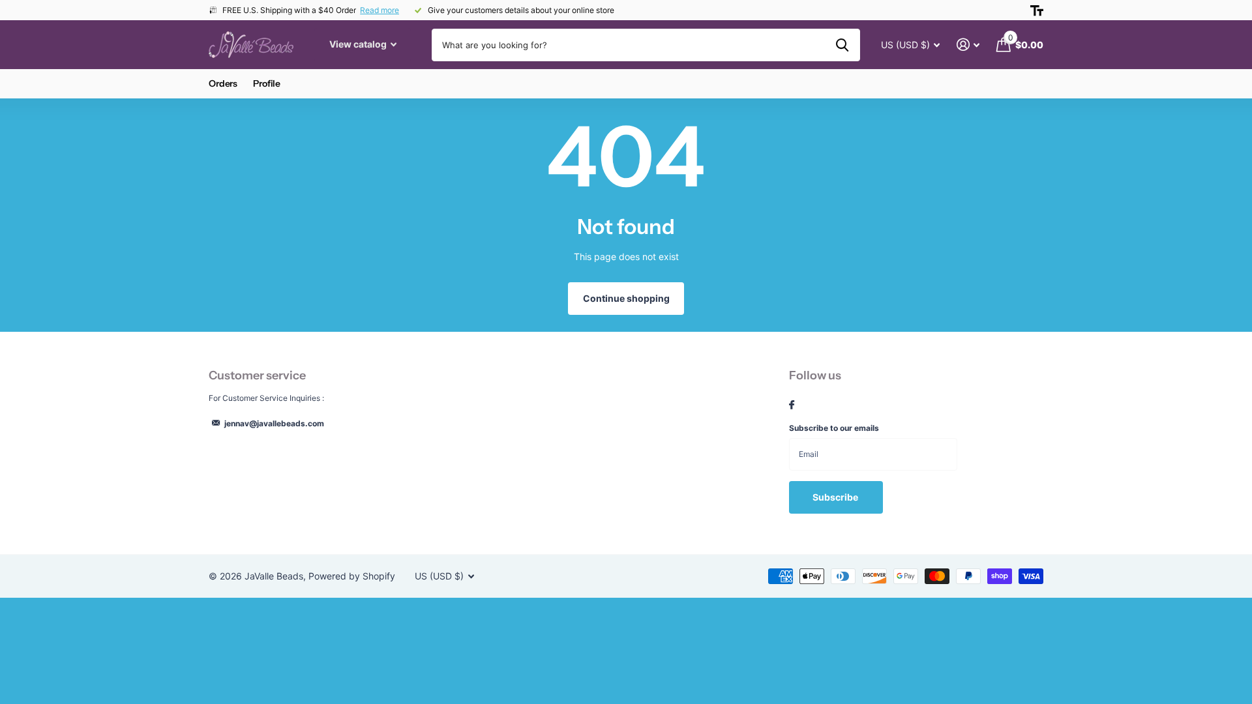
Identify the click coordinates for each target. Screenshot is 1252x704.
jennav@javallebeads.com (274, 423)
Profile (266, 83)
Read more (379, 10)
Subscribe (836, 497)
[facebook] (791, 405)
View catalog (359, 44)
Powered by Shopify (351, 575)
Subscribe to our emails (834, 428)
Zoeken (842, 45)
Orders (223, 83)
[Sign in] (968, 44)
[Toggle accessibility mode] (1036, 10)
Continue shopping (626, 298)
